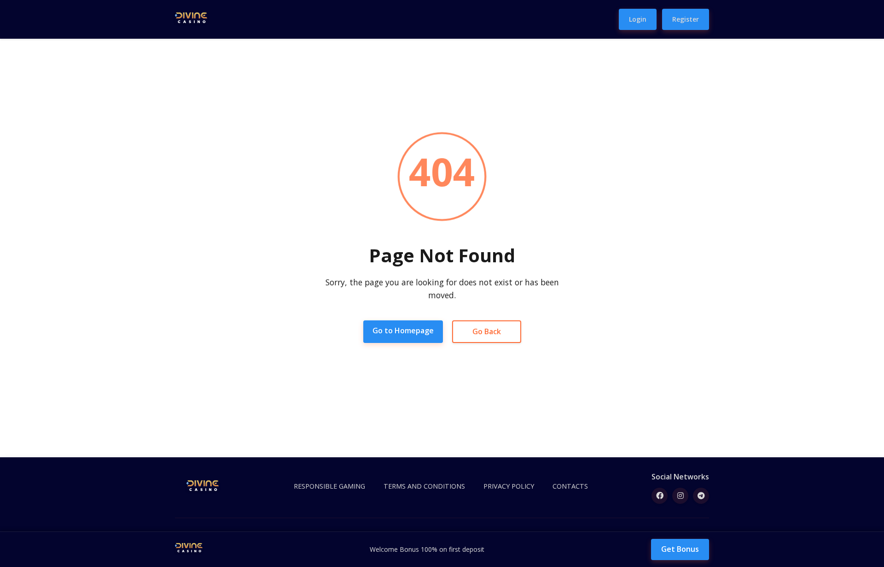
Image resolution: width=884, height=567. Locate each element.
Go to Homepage (403, 330)
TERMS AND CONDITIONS (424, 486)
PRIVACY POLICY (508, 486)
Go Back (486, 331)
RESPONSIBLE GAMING (329, 486)
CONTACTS (570, 486)
